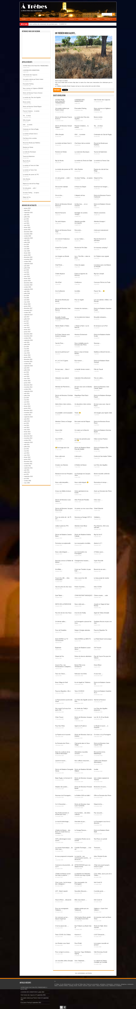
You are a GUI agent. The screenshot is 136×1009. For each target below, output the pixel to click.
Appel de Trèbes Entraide (101, 613)
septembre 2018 (28, 289)
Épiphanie (58, 647)
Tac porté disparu (60, 221)
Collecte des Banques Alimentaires (100, 761)
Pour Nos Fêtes (60, 726)
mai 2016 (26, 348)
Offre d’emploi (59, 134)
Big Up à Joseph (99, 273)
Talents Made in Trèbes (62, 326)
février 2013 (27, 431)
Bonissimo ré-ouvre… (100, 787)
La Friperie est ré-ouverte (62, 734)
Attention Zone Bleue (81, 526)
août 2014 (26, 393)
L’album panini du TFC (62, 526)
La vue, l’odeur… (80, 239)
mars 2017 (27, 327)
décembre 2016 (28, 334)
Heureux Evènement (81, 334)
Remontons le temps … (101, 482)
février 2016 (27, 355)
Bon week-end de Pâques (82, 421)
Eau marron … (79, 360)
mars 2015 (27, 378)
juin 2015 (26, 372)
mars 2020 (27, 251)
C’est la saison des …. (62, 926)
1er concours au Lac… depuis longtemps (62, 918)
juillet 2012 (27, 446)
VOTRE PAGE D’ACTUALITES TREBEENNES (60, 101)
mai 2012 (26, 451)
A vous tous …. (98, 673)
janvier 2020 (27, 255)
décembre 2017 (28, 308)
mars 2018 (27, 302)
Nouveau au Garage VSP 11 (83, 517)
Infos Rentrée (79, 169)
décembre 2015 (28, 359)
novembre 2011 (28, 463)
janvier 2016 (27, 357)
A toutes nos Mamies (61, 465)
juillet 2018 (27, 293)
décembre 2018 (28, 282)
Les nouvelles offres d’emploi (64, 960)
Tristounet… (97, 847)
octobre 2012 (27, 440)
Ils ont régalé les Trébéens (82, 682)
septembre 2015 (28, 365)
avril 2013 (26, 427)
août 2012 (26, 444)
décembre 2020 (28, 231)
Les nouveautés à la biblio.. (83, 543)
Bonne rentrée (98, 117)
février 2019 (27, 278)
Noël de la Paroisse (100, 700)
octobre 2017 (27, 312)
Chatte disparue (60, 273)
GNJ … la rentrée (80, 134)
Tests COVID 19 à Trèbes (63, 934)
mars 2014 (27, 404)
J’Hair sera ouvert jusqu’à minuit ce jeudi (101, 865)
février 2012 (27, 457)
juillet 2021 (27, 217)
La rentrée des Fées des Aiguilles (32, 97)
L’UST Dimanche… (100, 934)
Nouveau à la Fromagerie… (63, 795)
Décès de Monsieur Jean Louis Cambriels (82, 804)
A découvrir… (79, 456)
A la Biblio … (59, 569)
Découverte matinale (61, 186)
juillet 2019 (27, 268)
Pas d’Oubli (78, 943)
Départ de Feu (98, 178)
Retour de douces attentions (83, 656)
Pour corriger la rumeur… (63, 952)
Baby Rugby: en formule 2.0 (63, 778)
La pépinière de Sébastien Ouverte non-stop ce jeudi (82, 874)
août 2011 (26, 470)
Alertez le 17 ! (98, 543)
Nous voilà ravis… (80, 604)
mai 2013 (26, 425)
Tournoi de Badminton (100, 152)
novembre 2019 (28, 259)
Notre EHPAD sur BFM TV (83, 639)
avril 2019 (26, 274)
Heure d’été (58, 430)
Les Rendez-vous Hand (62, 943)
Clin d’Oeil (58, 282)
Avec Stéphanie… (80, 960)
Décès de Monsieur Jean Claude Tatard (101, 387)
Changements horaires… (82, 560)
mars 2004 (27, 482)
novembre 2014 (28, 387)
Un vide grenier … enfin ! (62, 178)
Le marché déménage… (62, 821)
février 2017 (27, 329)
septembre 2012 (28, 442)
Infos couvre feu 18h (81, 578)
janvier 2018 (27, 306)
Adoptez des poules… (62, 787)
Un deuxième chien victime (83, 404)
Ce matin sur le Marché (82, 430)
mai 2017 (26, 323)
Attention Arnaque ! (99, 221)
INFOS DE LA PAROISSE (63, 604)
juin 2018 (26, 295)
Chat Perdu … (59, 265)
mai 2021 (26, 221)
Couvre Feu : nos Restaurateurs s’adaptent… (63, 665)
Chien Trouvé (59, 717)
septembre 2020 (28, 238)
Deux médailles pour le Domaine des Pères (81, 344)
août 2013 (26, 419)
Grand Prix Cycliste (61, 247)
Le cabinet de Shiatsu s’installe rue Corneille (100, 961)
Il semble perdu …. (99, 891)
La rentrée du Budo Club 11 (63, 143)
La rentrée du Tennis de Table (83, 160)
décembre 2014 (28, 385)
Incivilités (77, 291)
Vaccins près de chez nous (63, 586)
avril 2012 (26, 453)
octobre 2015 (27, 363)
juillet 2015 (27, 370)
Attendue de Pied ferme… (63, 386)
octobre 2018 (27, 287)
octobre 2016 (27, 338)
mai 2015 (26, 374)
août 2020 (26, 240)
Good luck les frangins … (101, 186)
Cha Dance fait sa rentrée (82, 143)
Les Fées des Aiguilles (100, 465)
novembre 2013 (28, 412)
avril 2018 (26, 299)
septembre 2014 (28, 391)
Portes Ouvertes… (80, 586)
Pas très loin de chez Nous (63, 613)
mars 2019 (27, 276)
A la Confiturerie (60, 291)
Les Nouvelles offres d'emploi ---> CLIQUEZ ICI (42, 24)
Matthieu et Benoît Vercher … (103, 352)
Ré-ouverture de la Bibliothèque (99, 752)
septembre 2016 (28, 340)
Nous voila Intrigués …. (62, 552)
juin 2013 (26, 423)
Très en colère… (99, 378)
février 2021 (27, 227)
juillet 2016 (27, 344)
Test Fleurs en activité (100, 839)
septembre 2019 (28, 263)
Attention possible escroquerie (80, 222)
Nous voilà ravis (60, 456)
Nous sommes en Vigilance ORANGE (33, 88)
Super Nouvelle (98, 560)
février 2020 (27, 253)
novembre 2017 (28, 310)
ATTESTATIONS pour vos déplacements (82, 865)
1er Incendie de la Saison (82, 317)
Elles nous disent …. (81, 900)
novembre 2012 (28, 438)
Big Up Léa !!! (98, 534)
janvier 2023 (27, 208)
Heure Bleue (97, 665)
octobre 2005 (27, 480)
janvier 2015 (27, 382)
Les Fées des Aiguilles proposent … (100, 709)
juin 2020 (26, 244)
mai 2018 (26, 297)
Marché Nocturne (60, 213)
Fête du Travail (98, 369)
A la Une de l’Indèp (80, 613)
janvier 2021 (27, 229)
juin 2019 (26, 270)
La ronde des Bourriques (82, 152)
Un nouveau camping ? (101, 247)
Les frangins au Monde (62, 256)
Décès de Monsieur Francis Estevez (32, 93)
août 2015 (26, 368)
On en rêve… (59, 195)
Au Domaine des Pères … (63, 743)
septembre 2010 (28, 476)
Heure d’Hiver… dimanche (63, 900)
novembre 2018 (28, 285)
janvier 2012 (27, 459)
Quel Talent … (59, 595)
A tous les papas (80, 265)
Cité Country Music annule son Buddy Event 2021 (83, 918)
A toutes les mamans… (82, 308)
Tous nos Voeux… (60, 673)
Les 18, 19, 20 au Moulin (101, 717)
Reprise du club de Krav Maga (31, 183)
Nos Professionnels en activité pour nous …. (62, 813)
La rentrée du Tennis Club (101, 160)
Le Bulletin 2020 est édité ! (82, 795)
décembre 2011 (28, 461)
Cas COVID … (59, 439)
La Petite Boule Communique (102, 639)
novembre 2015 (28, 361)
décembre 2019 (28, 257)
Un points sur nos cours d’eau (84, 508)
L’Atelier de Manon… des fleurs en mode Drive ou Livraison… (62, 831)
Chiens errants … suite (101, 595)
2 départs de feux (80, 195)
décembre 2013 (28, 410)
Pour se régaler (79, 299)
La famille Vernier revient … (83, 369)
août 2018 (26, 291)
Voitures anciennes (99, 213)
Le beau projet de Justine (101, 578)
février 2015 (27, 380)
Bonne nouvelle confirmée (102, 473)
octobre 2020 (27, 236)
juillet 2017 (27, 319)
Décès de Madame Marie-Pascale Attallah (82, 448)
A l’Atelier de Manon (81, 465)
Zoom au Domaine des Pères (103, 491)
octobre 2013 (27, 414)
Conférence (78, 282)
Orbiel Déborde (98, 508)
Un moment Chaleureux (62, 239)
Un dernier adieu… (61, 621)
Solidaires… (97, 517)
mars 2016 (27, 353)
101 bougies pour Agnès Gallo (103, 413)
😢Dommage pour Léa (62, 447)
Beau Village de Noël (61, 682)
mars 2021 (27, 225)
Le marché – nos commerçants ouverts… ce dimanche (83, 858)
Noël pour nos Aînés (81, 673)
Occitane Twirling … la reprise (84, 178)
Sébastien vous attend (62, 378)
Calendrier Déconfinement (82, 378)
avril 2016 (26, 351)
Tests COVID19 (79, 691)
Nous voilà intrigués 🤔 (82, 482)
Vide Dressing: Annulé (100, 952)
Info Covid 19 (98, 882)
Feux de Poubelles (60, 630)
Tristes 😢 (78, 413)
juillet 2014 (27, 395)
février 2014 (27, 406)
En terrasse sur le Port (101, 326)
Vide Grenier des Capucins (102, 99)
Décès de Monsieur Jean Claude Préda (101, 744)
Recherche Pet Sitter (81, 247)
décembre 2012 (28, 436)
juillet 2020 (27, 242)
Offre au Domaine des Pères (102, 795)
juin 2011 (26, 474)
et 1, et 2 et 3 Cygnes (61, 360)
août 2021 (26, 214)
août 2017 (26, 317)
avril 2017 (26, 325)
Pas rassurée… (98, 813)
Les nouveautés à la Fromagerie (81, 552)
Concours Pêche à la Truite (102, 282)
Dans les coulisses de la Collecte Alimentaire (62, 752)
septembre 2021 (28, 212)
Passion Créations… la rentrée (31, 111)
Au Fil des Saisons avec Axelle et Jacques (62, 335)
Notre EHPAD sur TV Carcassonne (61, 639)
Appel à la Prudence (81, 726)
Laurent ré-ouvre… (61, 760)
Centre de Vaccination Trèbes (103, 456)
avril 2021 (26, 223)
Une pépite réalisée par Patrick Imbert (62, 109)
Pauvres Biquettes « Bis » (63, 691)
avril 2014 (26, 402)
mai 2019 (26, 272)
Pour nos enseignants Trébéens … (61, 909)
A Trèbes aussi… (99, 552)
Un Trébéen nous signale (101, 256)
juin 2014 (26, 397)
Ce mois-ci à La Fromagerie (102, 734)
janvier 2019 (27, 280)
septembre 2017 (28, 314)
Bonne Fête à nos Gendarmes (80, 665)
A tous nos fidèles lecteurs (63, 491)
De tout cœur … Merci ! (62, 369)
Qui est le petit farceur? (62, 352)
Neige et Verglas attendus (82, 630)
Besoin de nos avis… (100, 569)
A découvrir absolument (101, 230)
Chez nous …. (98, 500)
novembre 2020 (28, 234)
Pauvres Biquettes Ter (100, 630)
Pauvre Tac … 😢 (99, 291)
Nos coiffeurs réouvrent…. (82, 760)
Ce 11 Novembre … (61, 804)
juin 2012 (26, 448)
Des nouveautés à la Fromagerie (81, 883)
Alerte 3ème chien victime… (63, 404)
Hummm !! (78, 934)
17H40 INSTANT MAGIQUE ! (84, 595)
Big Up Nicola (59, 160)
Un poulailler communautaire (63, 413)
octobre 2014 (27, 389)
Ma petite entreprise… (100, 317)
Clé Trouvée (97, 647)
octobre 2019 (27, 261)
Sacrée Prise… (59, 343)
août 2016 (26, 342)
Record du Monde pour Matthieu (31, 142)
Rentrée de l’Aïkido (61, 152)
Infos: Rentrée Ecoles (100, 856)
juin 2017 (26, 321)
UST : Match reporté (61, 891)
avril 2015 (26, 376)
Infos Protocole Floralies (82, 500)
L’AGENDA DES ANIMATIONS (80, 100)
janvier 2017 (27, 331)
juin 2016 (26, 346)
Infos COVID (98, 586)
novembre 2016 (28, 336)
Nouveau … (97, 343)
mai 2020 (26, 246)
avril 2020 (26, 248)
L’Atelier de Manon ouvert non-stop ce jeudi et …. (62, 874)
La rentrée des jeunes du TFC (64, 169)
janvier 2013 (27, 434)
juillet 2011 (27, 472)
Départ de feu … (99, 804)
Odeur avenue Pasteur (101, 439)
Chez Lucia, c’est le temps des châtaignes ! (63, 883)
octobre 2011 (27, 465)
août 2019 (26, 265)
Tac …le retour (98, 126)
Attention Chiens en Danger (63, 421)
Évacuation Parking (80, 108)
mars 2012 (27, 455)
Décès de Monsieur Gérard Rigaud (32, 106)
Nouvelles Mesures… (81, 891)
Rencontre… (78, 230)
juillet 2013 (27, 421)
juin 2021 (26, 219)
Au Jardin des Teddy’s (81, 708)
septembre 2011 (28, 468)
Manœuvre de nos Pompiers (64, 473)
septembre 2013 (28, 417)
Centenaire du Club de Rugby (103, 134)
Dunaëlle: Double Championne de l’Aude (62, 317)
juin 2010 (26, 478)
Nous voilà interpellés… (62, 482)
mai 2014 (26, 400)
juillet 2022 (27, 210)
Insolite (96, 769)
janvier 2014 (27, 408)
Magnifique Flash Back (81, 395)
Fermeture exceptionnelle (62, 543)
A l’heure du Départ (80, 186)
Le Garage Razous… (81, 830)
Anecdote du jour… (80, 821)
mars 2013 (27, 429)
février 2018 (27, 304)
